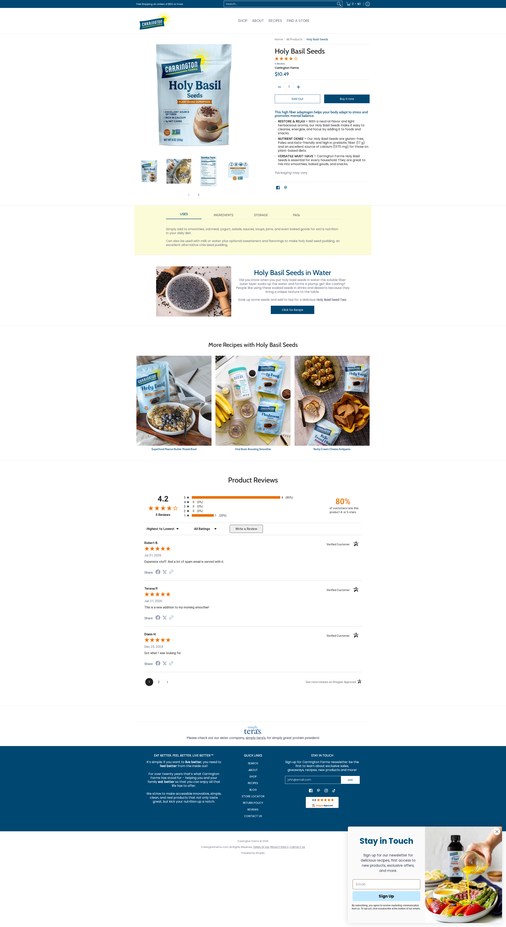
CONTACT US (253, 816)
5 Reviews (280, 63)
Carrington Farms (287, 68)
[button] (278, 187)
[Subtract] (279, 87)
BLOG (253, 790)
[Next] (198, 194)
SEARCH (253, 763)
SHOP (253, 776)
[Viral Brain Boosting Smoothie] (253, 404)
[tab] (184, 215)
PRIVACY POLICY (279, 847)
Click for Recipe (292, 310)
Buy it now (347, 99)
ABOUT (253, 770)
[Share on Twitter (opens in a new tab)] (164, 572)
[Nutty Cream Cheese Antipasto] (332, 404)
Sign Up (386, 896)
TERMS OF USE (261, 847)
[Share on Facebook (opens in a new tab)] (158, 572)
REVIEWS (253, 810)
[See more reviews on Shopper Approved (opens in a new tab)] (171, 572)
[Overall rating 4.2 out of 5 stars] (286, 59)
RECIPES (253, 783)
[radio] (253, 497)
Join (350, 780)
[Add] (298, 87)
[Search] (339, 4)
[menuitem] (353, 4)
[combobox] (280, 4)
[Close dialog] (497, 831)
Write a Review (246, 529)
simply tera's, (256, 738)
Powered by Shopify (253, 853)
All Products (294, 39)
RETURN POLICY (253, 803)
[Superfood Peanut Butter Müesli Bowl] (173, 404)
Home (279, 39)
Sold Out (297, 99)
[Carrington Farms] (155, 20)
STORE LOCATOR (253, 796)
